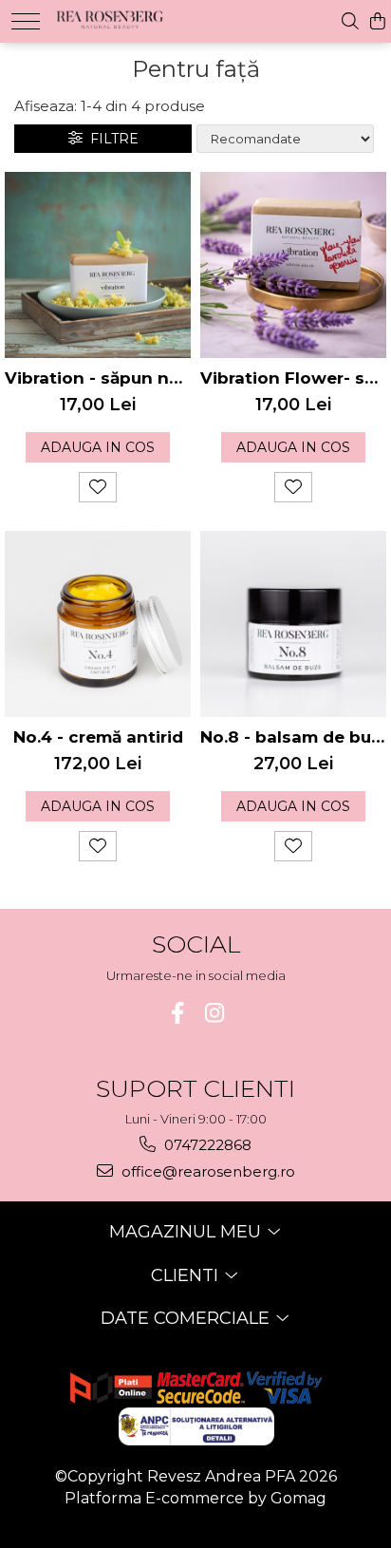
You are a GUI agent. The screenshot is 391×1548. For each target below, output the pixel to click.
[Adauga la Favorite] (98, 487)
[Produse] (25, 21)
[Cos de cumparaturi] (377, 21)
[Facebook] (177, 1012)
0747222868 (205, 1145)
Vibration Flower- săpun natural (293, 377)
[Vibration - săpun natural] (98, 265)
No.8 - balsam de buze (293, 736)
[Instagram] (214, 1012)
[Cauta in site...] (350, 21)
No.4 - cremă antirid (98, 736)
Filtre (111, 138)
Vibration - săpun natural (98, 377)
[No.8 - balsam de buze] (293, 624)
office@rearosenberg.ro (206, 1171)
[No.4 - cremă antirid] (98, 624)
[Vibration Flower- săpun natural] (293, 265)
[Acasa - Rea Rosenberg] (110, 16)
